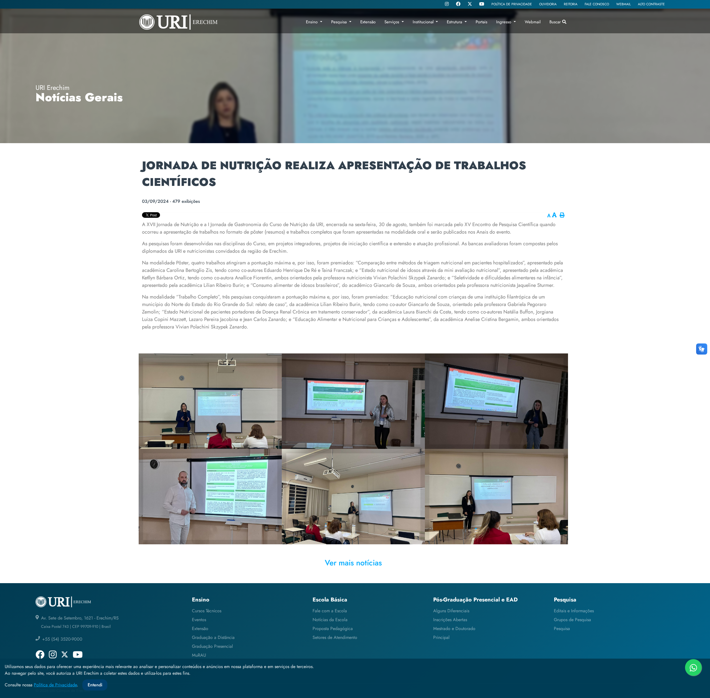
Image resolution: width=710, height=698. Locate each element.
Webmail (533, 22)
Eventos (199, 619)
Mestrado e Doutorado (454, 628)
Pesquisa (562, 628)
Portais (481, 22)
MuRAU (199, 655)
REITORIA (570, 4)
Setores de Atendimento (335, 637)
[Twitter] (470, 4)
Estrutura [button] (455, 22)
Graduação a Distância (213, 637)
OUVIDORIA (548, 4)
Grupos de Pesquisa (572, 619)
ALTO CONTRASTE (651, 4)
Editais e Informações (574, 611)
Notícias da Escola (330, 619)
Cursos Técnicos (206, 611)
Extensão (200, 628)
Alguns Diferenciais (451, 611)
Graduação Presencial (212, 646)
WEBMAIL (623, 4)
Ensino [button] (312, 22)
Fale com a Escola (330, 611)
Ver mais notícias (353, 562)
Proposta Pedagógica (333, 628)
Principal (441, 637)
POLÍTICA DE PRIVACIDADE (511, 4)
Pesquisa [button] (339, 22)
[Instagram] (447, 4)
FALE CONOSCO (597, 4)
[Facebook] (458, 4)
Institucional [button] (424, 22)
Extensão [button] (368, 22)
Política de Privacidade (55, 685)
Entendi (95, 685)
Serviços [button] (392, 22)
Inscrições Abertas (450, 619)
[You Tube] (481, 4)
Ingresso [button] (504, 22)
